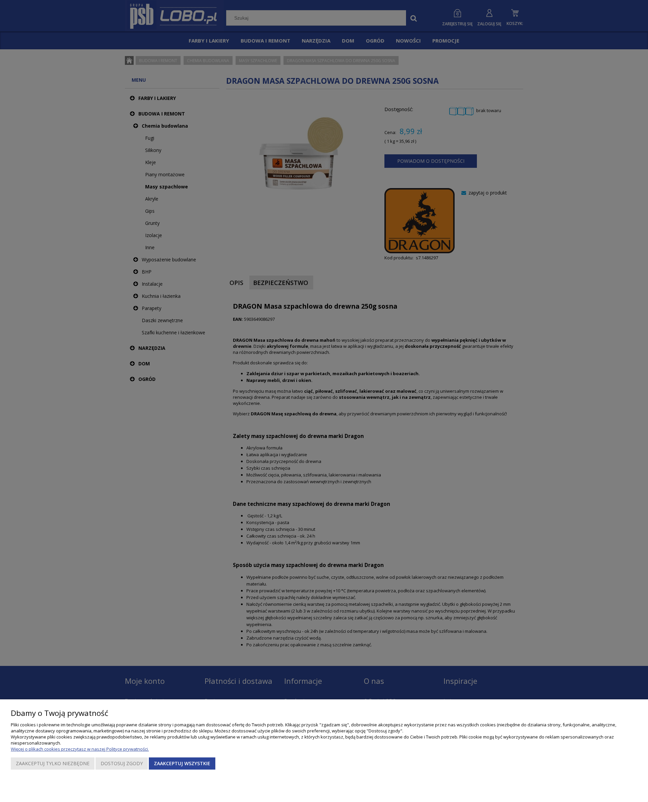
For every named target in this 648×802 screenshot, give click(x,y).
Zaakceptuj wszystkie (182, 763)
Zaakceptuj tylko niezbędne (52, 763)
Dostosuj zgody (122, 763)
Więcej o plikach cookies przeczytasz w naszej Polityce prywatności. (80, 749)
